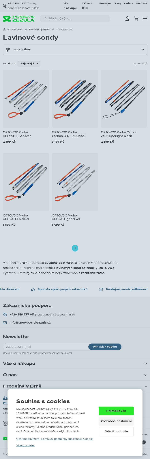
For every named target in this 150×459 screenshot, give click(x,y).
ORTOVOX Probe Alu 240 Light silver (66, 217)
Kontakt (141, 3)
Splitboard (17, 29)
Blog (118, 3)
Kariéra (128, 3)
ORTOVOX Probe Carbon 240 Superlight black (119, 134)
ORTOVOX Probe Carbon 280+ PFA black (69, 134)
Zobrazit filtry (21, 49)
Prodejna (105, 3)
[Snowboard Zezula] (18, 19)
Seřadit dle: (9, 64)
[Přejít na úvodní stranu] (4, 29)
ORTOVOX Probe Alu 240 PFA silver (16, 217)
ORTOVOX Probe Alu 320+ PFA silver (17, 134)
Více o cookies (25, 445)
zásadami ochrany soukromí (56, 353)
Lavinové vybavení (39, 29)
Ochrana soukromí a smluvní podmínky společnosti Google (54, 439)
